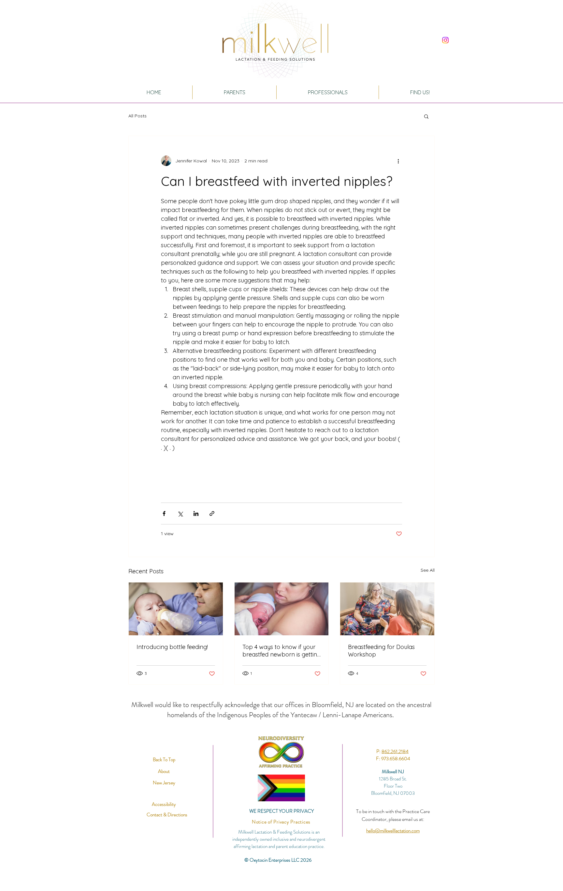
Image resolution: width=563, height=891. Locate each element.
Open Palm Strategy (303, 873)
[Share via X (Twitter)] (180, 513)
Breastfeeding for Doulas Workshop (381, 650)
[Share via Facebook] (164, 513)
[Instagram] (445, 40)
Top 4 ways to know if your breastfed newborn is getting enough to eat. (281, 650)
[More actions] (398, 161)
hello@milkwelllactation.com (393, 830)
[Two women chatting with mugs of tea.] (387, 608)
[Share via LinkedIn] (196, 513)
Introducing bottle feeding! (172, 647)
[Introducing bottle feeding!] (176, 608)
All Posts (137, 116)
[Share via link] (212, 513)
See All (428, 570)
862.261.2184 (395, 751)
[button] (426, 116)
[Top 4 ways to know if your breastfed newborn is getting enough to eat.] (282, 608)
